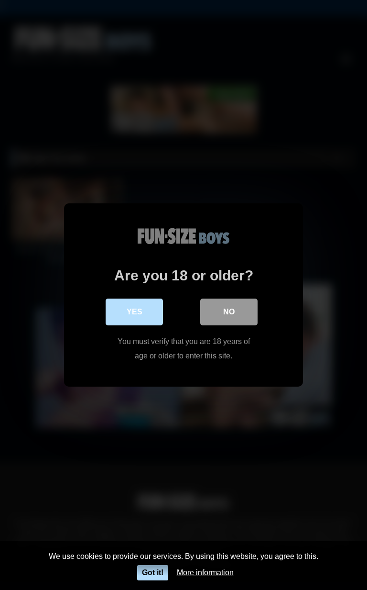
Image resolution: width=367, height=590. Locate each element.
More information (205, 572)
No (229, 312)
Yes (134, 312)
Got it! (152, 572)
